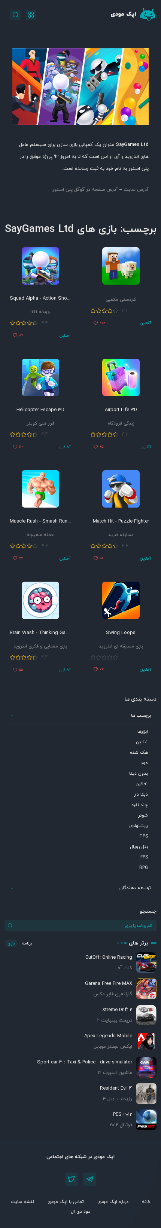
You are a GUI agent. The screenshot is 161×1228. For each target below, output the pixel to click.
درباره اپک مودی (112, 1202)
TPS (143, 836)
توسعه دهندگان (135, 888)
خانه (146, 1202)
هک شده (139, 753)
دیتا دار (141, 794)
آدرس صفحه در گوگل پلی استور (85, 189)
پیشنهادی (138, 826)
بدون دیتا (138, 774)
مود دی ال (81, 1212)
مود (144, 763)
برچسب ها (141, 716)
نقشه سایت (22, 1202)
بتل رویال (139, 847)
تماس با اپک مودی (66, 1202)
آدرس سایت (136, 189)
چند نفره (139, 805)
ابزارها (142, 732)
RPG (143, 868)
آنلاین (142, 742)
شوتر (143, 815)
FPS (144, 857)
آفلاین (142, 784)
